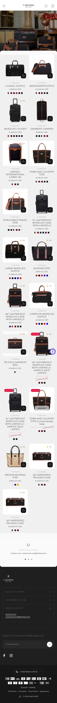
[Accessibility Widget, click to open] (53, 352)
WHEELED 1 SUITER (15, 129)
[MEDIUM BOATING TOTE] (15, 456)
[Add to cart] (23, 352)
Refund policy (12, 691)
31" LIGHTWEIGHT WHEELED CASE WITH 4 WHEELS (42, 223)
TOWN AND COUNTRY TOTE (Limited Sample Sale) (42, 421)
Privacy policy (22, 691)
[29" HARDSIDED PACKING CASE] (41, 456)
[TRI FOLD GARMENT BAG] (15, 343)
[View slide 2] (28, 559)
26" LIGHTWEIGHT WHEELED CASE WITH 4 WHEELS (15, 317)
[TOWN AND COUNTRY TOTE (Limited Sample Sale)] (41, 400)
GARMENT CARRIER (41, 129)
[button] (4, 6)
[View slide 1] (25, 559)
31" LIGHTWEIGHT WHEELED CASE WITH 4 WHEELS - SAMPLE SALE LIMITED (15, 424)
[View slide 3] (31, 559)
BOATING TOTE (42, 269)
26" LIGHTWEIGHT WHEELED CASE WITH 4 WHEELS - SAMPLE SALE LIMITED (42, 367)
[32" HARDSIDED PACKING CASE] (15, 502)
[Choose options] (23, 408)
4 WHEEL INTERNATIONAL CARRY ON (15, 174)
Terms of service (33, 691)
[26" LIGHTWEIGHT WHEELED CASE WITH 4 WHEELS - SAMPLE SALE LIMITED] (41, 343)
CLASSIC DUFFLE (15, 86)
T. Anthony (15, 83)
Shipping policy (44, 691)
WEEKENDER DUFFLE (41, 86)
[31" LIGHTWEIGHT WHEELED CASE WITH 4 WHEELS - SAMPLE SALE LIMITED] (15, 400)
